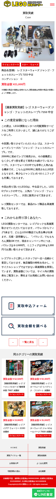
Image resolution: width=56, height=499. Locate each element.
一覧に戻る (28, 342)
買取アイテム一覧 (14, 455)
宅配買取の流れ (14, 471)
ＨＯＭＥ (13, 448)
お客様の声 (13, 463)
